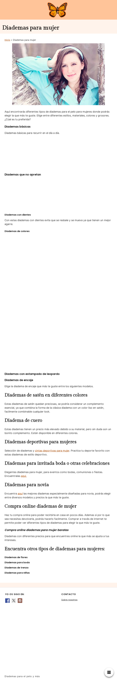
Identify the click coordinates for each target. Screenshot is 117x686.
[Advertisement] (30, 637)
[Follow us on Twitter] (13, 600)
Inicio (7, 39)
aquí (20, 493)
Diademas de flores (16, 557)
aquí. (24, 475)
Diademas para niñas (17, 572)
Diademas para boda (17, 562)
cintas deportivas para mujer (52, 450)
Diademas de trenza (16, 567)
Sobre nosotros (69, 599)
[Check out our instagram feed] (20, 600)
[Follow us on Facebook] (7, 600)
